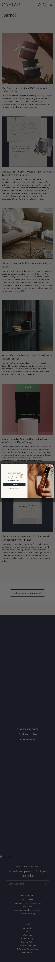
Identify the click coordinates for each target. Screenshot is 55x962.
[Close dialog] (52, 466)
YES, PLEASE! (14, 484)
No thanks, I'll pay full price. (14, 488)
